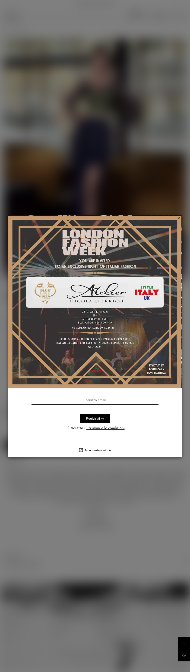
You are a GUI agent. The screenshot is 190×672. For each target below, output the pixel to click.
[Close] (179, 218)
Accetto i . (98, 428)
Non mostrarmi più (98, 450)
